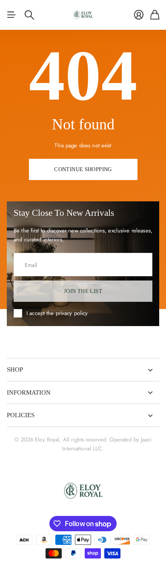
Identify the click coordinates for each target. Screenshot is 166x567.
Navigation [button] (11, 15)
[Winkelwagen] (154, 15)
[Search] (29, 15)
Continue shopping (83, 169)
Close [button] (83, 369)
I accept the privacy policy (57, 313)
